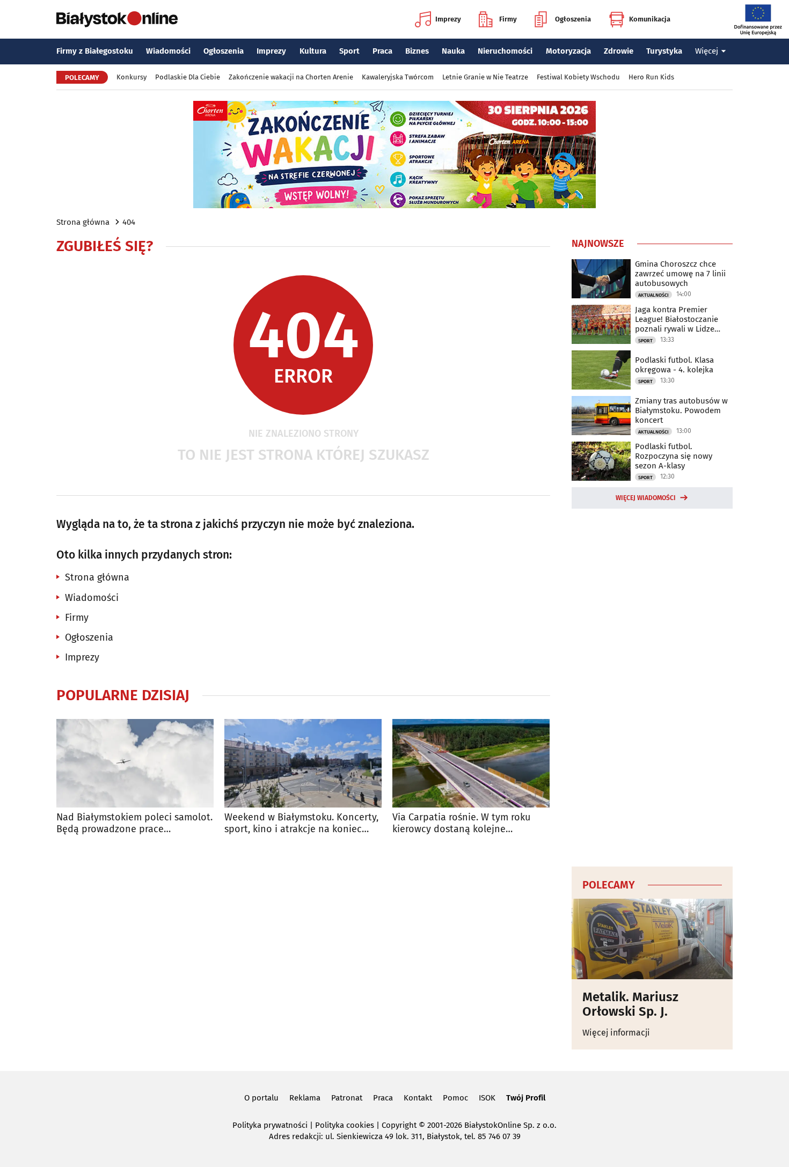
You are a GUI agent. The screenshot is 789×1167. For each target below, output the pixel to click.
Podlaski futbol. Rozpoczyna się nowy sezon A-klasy (673, 456)
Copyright (399, 1125)
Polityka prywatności (270, 1125)
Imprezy (448, 19)
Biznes (417, 51)
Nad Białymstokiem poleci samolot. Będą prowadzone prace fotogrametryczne (134, 823)
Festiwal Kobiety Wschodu (578, 77)
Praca (382, 51)
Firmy (508, 19)
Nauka (453, 51)
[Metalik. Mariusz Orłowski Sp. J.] (652, 939)
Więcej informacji (616, 1032)
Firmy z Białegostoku (94, 51)
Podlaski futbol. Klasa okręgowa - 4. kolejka (674, 365)
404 (128, 222)
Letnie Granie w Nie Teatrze (485, 77)
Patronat (346, 1098)
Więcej (706, 51)
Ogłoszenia (573, 19)
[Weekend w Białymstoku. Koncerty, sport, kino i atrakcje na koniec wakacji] (303, 763)
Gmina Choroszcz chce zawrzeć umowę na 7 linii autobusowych (680, 273)
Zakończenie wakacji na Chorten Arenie (291, 77)
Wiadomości (168, 51)
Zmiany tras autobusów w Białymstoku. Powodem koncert (681, 410)
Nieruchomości (505, 51)
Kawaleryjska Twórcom (398, 77)
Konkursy (131, 77)
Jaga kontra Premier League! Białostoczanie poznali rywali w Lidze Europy (676, 319)
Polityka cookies (344, 1125)
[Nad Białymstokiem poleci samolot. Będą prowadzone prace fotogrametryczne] (135, 763)
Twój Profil (525, 1098)
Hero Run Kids (651, 77)
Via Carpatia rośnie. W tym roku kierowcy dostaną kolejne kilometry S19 (461, 823)
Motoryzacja (568, 51)
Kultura (312, 51)
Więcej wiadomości (646, 498)
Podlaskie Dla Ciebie (187, 77)
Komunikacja (649, 19)
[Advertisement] (652, 686)
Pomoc (455, 1098)
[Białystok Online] (117, 19)
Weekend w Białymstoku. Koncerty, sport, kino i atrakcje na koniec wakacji (301, 823)
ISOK (487, 1098)
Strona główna (82, 222)
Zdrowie (618, 51)
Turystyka (664, 51)
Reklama (304, 1098)
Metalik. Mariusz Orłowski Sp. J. (630, 1004)
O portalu (261, 1098)
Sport (349, 51)
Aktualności (653, 295)
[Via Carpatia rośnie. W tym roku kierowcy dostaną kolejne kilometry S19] (471, 763)
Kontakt (418, 1098)
